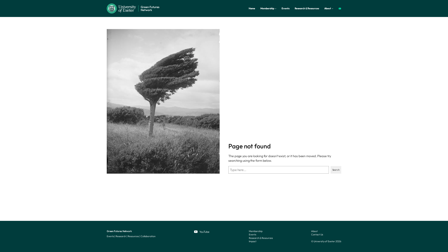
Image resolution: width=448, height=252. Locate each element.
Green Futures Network (119, 231)
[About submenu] (332, 8)
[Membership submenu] (275, 8)
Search (336, 169)
